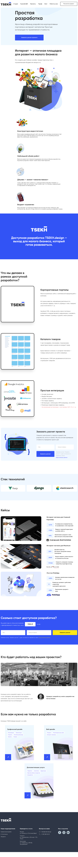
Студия (15, 4)
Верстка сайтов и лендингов (33, 772)
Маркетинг (29, 770)
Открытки (10, 734)
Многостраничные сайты (58, 732)
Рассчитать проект (68, 3)
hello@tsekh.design (46, 831)
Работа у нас (54, 4)
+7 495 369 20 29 (45, 834)
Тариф (40, 4)
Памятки (10, 736)
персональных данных (61, 457)
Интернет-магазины (51, 734)
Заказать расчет (45, 454)
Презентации (19, 732)
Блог (46, 4)
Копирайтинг (30, 775)
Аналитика (36, 770)
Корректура (43, 770)
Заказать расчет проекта (29, 37)
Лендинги (49, 732)
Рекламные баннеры (18, 734)
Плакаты (15, 736)
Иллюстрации (11, 732)
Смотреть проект (21, 531)
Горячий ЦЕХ (24, 4)
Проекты (33, 4)
